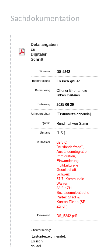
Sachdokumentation (45, 19)
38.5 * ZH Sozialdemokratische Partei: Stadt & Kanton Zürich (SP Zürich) (73, 197)
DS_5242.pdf (67, 216)
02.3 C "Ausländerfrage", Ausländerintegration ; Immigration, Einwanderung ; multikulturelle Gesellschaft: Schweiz (74, 158)
